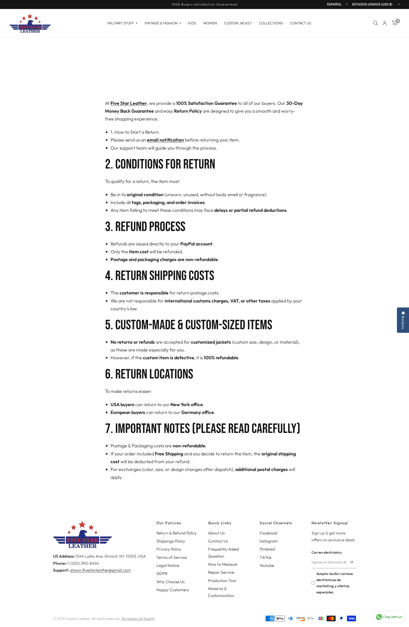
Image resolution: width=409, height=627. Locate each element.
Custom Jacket (238, 23)
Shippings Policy (170, 540)
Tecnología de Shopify (138, 618)
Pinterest (267, 549)
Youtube (267, 565)
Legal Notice (167, 565)
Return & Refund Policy (176, 532)
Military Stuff (120, 23)
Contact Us (300, 23)
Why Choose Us (170, 581)
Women (210, 23)
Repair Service (221, 572)
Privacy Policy (168, 549)
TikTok (265, 557)
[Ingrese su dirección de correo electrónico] (351, 562)
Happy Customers (172, 589)
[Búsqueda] (375, 23)
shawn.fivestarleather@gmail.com (100, 570)
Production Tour (222, 580)
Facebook (268, 532)
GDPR (162, 573)
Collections (271, 23)
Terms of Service (171, 557)
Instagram (269, 540)
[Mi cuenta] (384, 23)
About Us (216, 532)
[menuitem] (122, 23)
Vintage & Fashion (161, 23)
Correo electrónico (326, 552)
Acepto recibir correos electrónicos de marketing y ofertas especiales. (334, 582)
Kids (192, 23)
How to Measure (222, 564)
